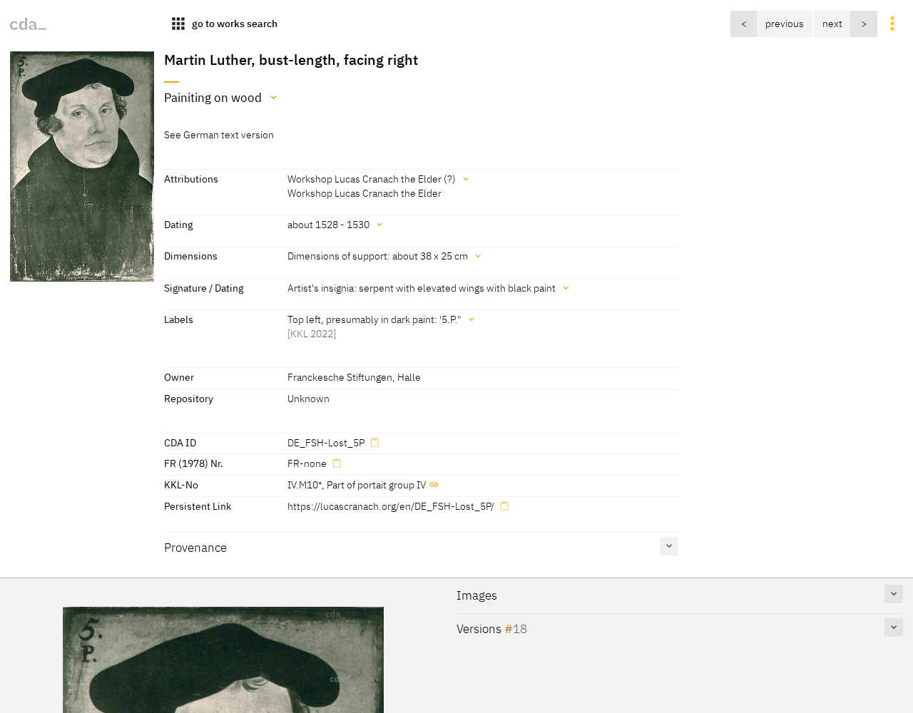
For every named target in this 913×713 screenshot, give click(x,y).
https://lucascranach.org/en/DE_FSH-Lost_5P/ (390, 506)
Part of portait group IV (376, 484)
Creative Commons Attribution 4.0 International (468, 696)
